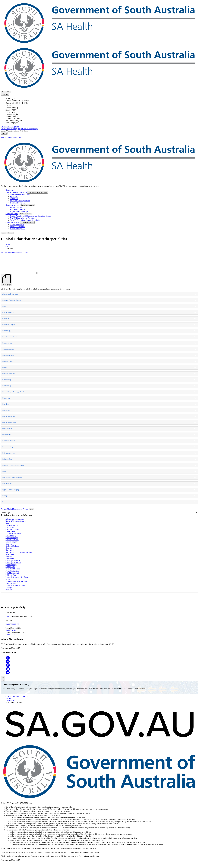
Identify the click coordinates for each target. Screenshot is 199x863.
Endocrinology (7, 343)
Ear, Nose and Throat (9, 337)
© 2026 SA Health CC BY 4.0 (17, 696)
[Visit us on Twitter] (8, 665)
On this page (5, 513)
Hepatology (6, 398)
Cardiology (5, 318)
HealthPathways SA (17, 203)
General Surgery (7, 361)
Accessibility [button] (6, 92)
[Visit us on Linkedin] (8, 669)
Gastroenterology (8, 349)
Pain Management (8, 453)
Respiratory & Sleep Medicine (12, 477)
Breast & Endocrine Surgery (11, 300)
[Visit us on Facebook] (8, 658)
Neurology (5, 404)
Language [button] (5, 94)
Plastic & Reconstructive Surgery (13, 465)
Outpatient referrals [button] (27, 222)
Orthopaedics (6, 435)
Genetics (5, 367)
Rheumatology (7, 483)
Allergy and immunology (10, 294)
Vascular (5, 502)
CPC (7, 246)
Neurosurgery (6, 410)
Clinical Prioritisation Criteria (16, 192)
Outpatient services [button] (27, 205)
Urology (4, 496)
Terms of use (10, 701)
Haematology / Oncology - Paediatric (14, 392)
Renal (4, 471)
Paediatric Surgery (8, 447)
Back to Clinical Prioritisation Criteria (14, 252)
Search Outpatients (8, 131)
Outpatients (10, 190)
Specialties (14, 197)
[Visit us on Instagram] (8, 661)
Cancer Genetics (8, 312)
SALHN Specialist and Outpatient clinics (25, 220)
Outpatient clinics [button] (25, 214)
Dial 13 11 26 (10, 634)
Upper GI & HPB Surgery (10, 490)
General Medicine (8, 355)
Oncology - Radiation (9, 422)
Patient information (17, 207)
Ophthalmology (7, 428)
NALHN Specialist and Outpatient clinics (25, 218)
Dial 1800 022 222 (12, 624)
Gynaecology (6, 380)
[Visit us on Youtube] (8, 672)
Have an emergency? (30, 129)
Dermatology (6, 331)
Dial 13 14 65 (11, 630)
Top (3, 680)
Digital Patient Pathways (19, 211)
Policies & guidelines (17, 209)
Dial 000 (9, 616)
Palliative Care (7, 459)
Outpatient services (12, 205)
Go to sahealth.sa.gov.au (10, 127)
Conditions (14, 199)
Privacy (8, 698)
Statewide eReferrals (17, 227)
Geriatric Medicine (8, 373)
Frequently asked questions (20, 201)
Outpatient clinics (12, 214)
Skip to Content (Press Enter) (11, 137)
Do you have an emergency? (11, 129)
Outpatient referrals (12, 222)
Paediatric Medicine (9, 441)
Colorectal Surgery (8, 324)
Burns (4, 306)
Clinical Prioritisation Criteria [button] (37, 192)
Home (8, 244)
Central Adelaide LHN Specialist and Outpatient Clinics (30, 216)
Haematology (6, 386)
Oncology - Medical (8, 416)
